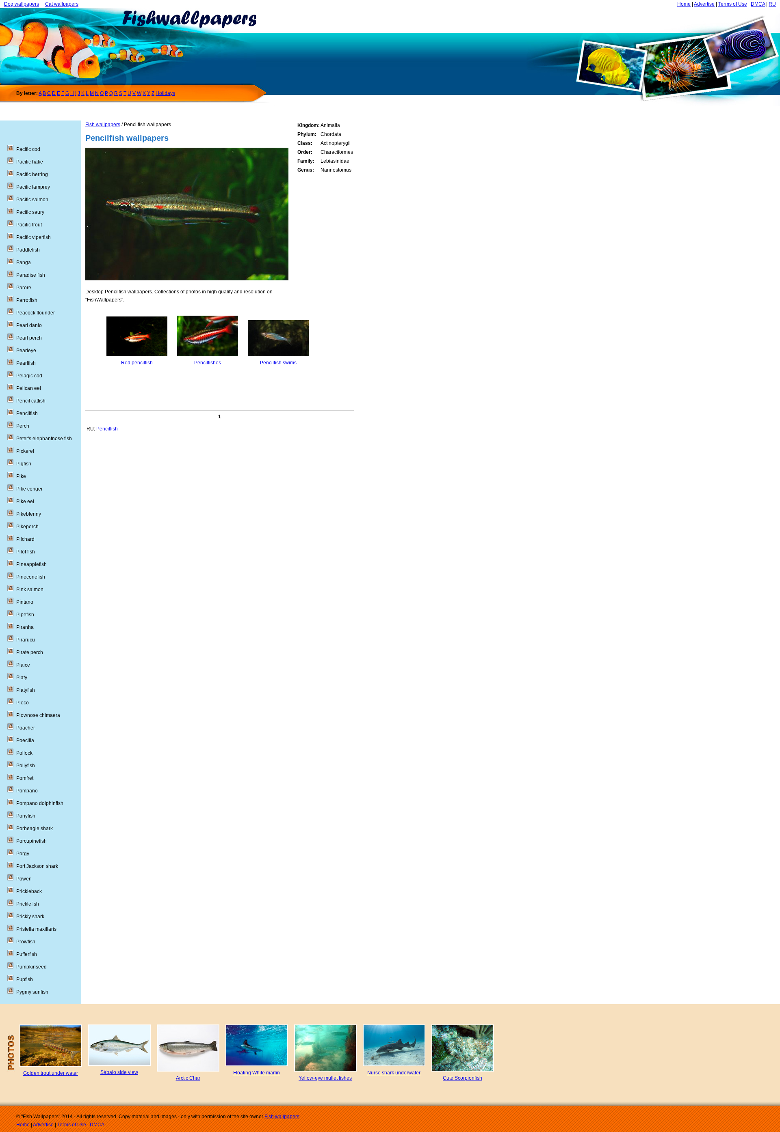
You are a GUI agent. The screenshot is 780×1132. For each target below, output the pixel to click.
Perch (22, 426)
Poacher (25, 728)
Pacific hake (29, 162)
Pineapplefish (31, 564)
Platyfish (25, 690)
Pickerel (25, 451)
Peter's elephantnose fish (44, 438)
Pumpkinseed (31, 967)
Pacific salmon (32, 199)
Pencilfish (107, 429)
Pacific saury (30, 212)
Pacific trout (29, 225)
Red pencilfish (137, 363)
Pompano (27, 791)
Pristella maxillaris (36, 929)
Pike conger (29, 489)
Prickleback (29, 891)
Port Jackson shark (37, 866)
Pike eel (25, 501)
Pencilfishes (207, 363)
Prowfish (25, 942)
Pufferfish (26, 954)
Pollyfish (25, 765)
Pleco (22, 703)
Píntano (24, 602)
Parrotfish (26, 300)
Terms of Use (732, 4)
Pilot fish (25, 552)
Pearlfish (26, 363)
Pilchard (25, 539)
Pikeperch (27, 526)
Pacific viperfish (33, 237)
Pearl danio (29, 325)
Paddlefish (28, 250)
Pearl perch (29, 338)
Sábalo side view (119, 1072)
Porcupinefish (31, 841)
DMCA (758, 4)
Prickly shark (30, 916)
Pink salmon (29, 589)
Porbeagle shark (34, 828)
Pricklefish (27, 904)
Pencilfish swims (278, 363)
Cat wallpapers (61, 4)
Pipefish (25, 615)
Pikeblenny (28, 514)
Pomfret (24, 778)
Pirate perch (29, 652)
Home (684, 4)
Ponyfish (25, 816)
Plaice (23, 665)
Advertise (704, 4)
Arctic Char (188, 1078)
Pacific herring (32, 174)
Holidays (165, 93)
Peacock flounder (35, 313)
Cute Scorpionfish (462, 1078)
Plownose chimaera (38, 715)
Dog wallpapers (21, 4)
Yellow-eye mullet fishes (325, 1078)
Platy (21, 677)
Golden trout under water (50, 1073)
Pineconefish (30, 577)
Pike (21, 476)
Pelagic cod (29, 376)
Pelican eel (28, 388)
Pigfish (23, 464)
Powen (24, 879)
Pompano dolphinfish (39, 803)
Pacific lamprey (33, 187)
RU (772, 4)
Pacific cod (28, 149)
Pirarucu (25, 640)
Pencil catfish (31, 401)
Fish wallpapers (102, 124)
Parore (23, 288)
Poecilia (25, 740)
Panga (23, 262)
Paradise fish (30, 275)
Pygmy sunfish (32, 992)
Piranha (25, 627)
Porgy (22, 854)
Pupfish (24, 979)
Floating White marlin (256, 1073)
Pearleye (26, 350)
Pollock (24, 753)
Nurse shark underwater (393, 1073)
